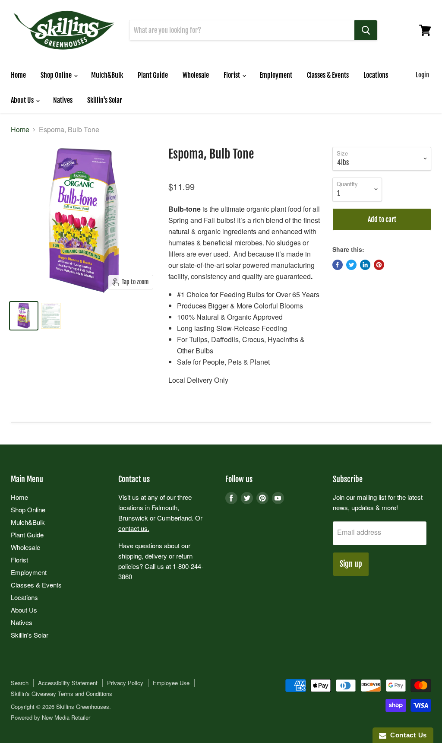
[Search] (365, 30)
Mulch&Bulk (107, 75)
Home (18, 75)
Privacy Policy (125, 683)
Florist (232, 75)
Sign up (351, 563)
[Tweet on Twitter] (351, 265)
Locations (375, 75)
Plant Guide (153, 75)
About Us (23, 100)
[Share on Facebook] (337, 265)
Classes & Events (328, 75)
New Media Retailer (66, 717)
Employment (275, 75)
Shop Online (57, 75)
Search (19, 683)
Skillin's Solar (104, 100)
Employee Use (171, 683)
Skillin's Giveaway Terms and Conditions (61, 693)
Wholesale (196, 75)
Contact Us (406, 735)
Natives (63, 100)
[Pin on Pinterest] (379, 265)
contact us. (133, 528)
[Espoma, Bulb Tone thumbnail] (24, 316)
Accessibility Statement (68, 683)
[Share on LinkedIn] (365, 265)
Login (422, 75)
